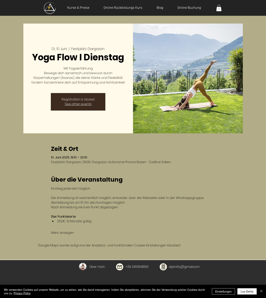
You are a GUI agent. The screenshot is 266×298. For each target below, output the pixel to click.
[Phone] (163, 266)
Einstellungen (223, 291)
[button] (219, 8)
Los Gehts (247, 291)
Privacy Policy (22, 293)
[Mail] (119, 266)
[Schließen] (261, 291)
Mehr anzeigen (62, 233)
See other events (78, 104)
